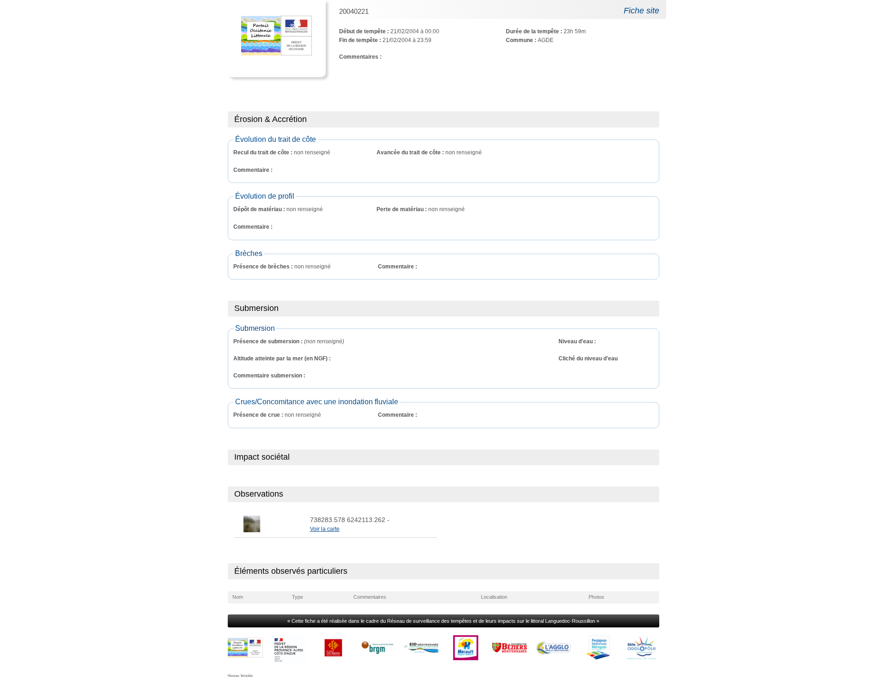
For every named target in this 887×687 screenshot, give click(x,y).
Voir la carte (325, 529)
